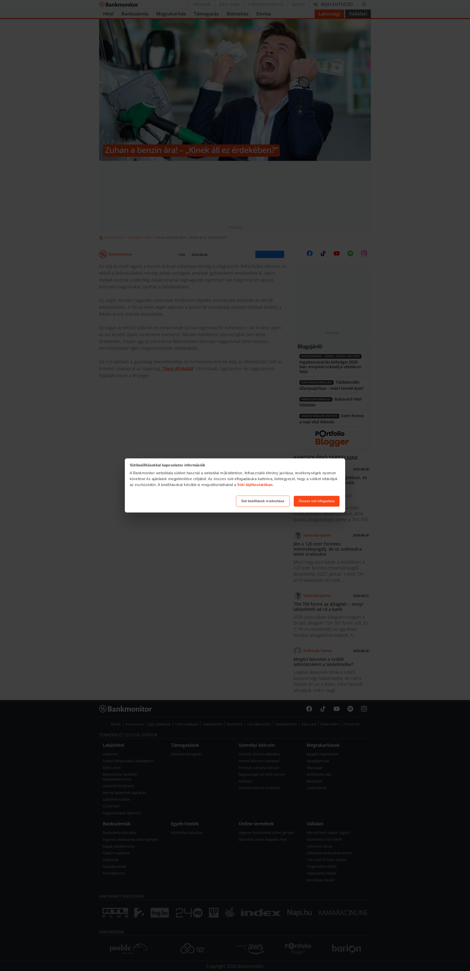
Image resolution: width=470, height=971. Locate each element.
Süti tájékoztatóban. (255, 485)
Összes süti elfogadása (317, 501)
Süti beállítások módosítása (262, 501)
